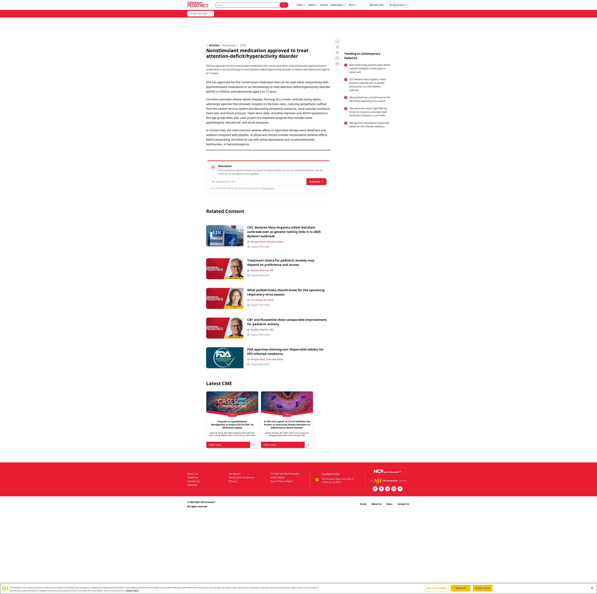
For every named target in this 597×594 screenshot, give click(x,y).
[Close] (592, 588)
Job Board (234, 473)
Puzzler (324, 4)
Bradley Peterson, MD (262, 270)
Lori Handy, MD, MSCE (262, 299)
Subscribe (315, 181)
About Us (192, 473)
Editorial (192, 485)
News (389, 503)
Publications (337, 4)
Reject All (460, 588)
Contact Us (193, 481)
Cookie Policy (132, 590)
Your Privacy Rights (282, 481)
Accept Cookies (483, 588)
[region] (298, 588)
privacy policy (269, 188)
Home (363, 503)
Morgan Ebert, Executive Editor (267, 241)
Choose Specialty (198, 13)
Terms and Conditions (242, 477)
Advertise (192, 477)
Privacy (233, 481)
